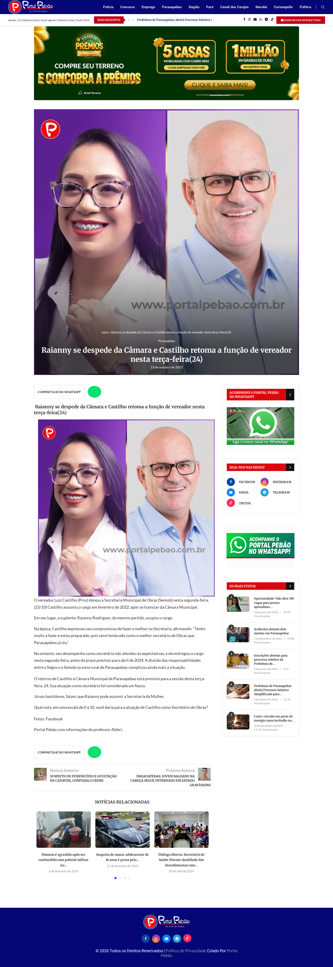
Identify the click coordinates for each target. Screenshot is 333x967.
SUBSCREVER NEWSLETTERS (302, 20)
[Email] (255, 19)
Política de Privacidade (186, 950)
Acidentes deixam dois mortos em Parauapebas (271, 631)
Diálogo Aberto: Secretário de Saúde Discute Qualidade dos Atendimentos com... (181, 860)
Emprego (148, 7)
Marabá (261, 7)
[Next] (133, 20)
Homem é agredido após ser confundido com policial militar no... (64, 860)
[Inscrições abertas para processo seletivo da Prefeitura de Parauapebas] (238, 661)
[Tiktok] (272, 19)
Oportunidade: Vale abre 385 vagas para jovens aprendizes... (274, 603)
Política (305, 7)
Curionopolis (283, 7)
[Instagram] (249, 19)
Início (105, 332)
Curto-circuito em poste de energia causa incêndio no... (274, 718)
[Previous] (129, 20)
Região (194, 7)
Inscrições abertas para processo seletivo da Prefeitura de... (270, 660)
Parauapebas (172, 7)
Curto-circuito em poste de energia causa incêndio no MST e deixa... (186, 20)
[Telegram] (266, 19)
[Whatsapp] (260, 19)
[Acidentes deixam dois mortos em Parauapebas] (238, 634)
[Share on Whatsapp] (94, 392)
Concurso (127, 7)
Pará (209, 7)
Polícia (108, 7)
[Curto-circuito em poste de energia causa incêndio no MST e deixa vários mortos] (238, 722)
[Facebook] (244, 19)
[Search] (323, 7)
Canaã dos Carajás (234, 7)
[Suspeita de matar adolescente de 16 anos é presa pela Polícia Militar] (122, 829)
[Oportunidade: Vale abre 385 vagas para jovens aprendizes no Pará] (238, 604)
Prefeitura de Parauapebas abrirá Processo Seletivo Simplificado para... (273, 690)
